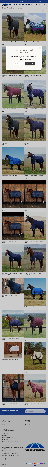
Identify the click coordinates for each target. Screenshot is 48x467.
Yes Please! (30, 63)
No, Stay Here (18, 63)
